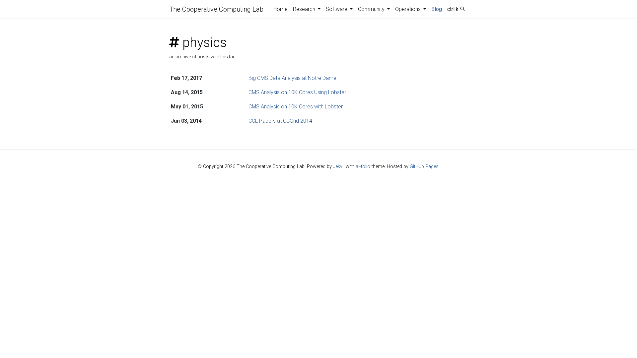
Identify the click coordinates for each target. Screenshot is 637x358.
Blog (436, 9)
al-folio (363, 166)
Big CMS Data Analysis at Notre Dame (292, 78)
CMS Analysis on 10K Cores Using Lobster (297, 92)
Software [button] (337, 9)
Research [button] (305, 9)
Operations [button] (408, 9)
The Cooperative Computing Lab (216, 9)
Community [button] (372, 9)
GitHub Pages (424, 166)
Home (280, 9)
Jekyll (338, 166)
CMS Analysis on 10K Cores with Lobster (295, 106)
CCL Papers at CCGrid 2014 (280, 121)
